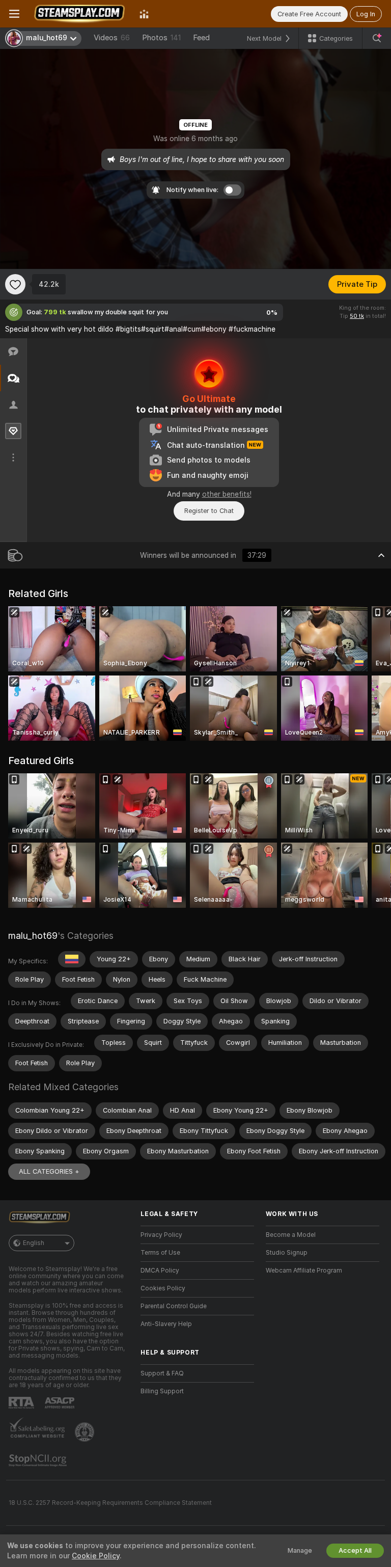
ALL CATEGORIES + (49, 1171)
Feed (201, 37)
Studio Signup (287, 1252)
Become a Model (291, 1234)
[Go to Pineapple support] (85, 1432)
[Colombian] (72, 959)
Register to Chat (209, 511)
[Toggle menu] (14, 14)
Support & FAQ (162, 1373)
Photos (161, 37)
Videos (112, 37)
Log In (365, 14)
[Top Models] (144, 14)
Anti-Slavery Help (166, 1324)
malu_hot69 (33, 935)
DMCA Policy (160, 1270)
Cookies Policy (163, 1288)
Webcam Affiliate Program (304, 1270)
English (33, 1243)
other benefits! (227, 494)
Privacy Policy (161, 1234)
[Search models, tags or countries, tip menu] (376, 38)
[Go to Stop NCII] (39, 1460)
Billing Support (162, 1391)
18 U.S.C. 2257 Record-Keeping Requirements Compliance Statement (110, 1502)
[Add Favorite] (15, 284)
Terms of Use (160, 1252)
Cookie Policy (96, 1556)
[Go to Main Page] (79, 14)
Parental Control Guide (174, 1306)
